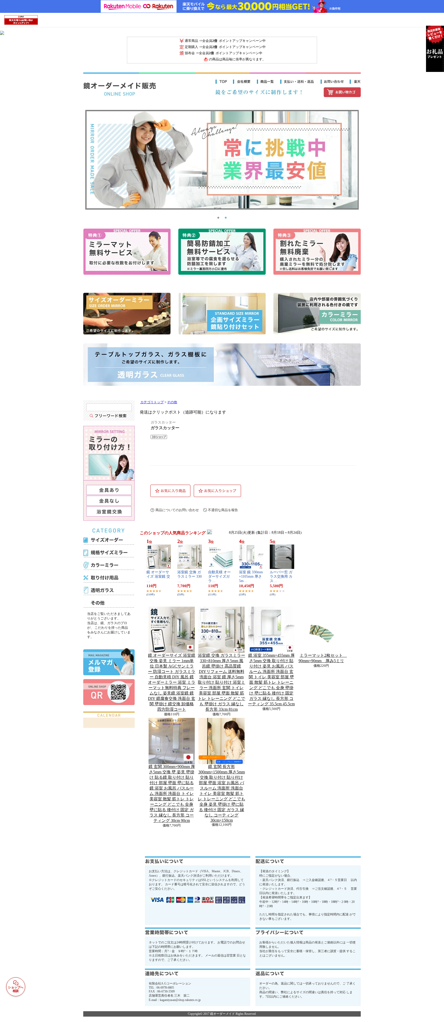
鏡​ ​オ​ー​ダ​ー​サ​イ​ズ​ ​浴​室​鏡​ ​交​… (158, 576)
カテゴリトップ (152, 402)
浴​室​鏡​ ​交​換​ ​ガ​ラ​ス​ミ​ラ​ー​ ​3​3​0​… (189, 576)
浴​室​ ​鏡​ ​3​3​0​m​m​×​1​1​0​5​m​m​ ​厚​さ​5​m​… (251, 576)
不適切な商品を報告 (223, 510)
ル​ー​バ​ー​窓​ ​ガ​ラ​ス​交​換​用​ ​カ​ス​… (281, 576)
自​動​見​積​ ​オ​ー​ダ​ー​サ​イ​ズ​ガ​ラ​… (219, 576)
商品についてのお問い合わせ (177, 510)
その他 (172, 402)
